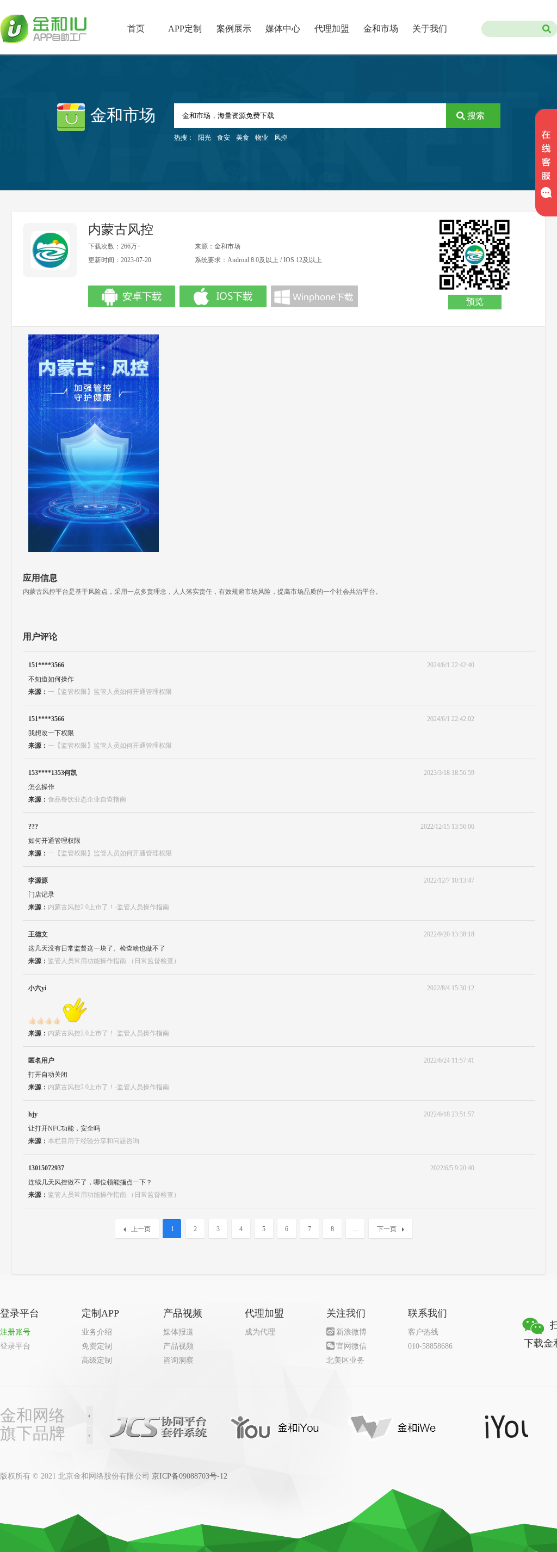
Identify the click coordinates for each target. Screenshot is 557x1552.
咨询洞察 (178, 1360)
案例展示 (233, 28)
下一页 (387, 1229)
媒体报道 (178, 1332)
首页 (136, 28)
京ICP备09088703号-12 (189, 1476)
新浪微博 (351, 1332)
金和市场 (380, 28)
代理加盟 (331, 28)
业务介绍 (97, 1332)
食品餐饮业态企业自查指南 (87, 799)
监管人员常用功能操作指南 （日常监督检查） (114, 961)
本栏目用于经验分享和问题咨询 (93, 1141)
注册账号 (15, 1332)
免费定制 (97, 1346)
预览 (475, 301)
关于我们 (429, 28)
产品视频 (178, 1346)
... (355, 1229)
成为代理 (260, 1332)
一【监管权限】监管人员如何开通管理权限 (110, 692)
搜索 (476, 115)
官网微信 (351, 1346)
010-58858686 (430, 1346)
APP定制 (185, 28)
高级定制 (97, 1360)
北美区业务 (345, 1360)
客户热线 (423, 1332)
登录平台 (15, 1346)
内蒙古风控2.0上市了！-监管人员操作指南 (108, 907)
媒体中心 (282, 28)
